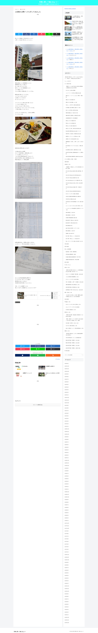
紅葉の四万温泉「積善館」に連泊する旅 (73, 348)
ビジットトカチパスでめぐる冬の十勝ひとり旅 (74, 205)
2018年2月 (67, 517)
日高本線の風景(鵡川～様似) (71, 254)
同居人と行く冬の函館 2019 (71, 120)
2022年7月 (67, 379)
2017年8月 (67, 533)
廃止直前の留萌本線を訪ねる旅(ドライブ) (73, 131)
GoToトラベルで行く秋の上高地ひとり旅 (73, 304)
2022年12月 (67, 366)
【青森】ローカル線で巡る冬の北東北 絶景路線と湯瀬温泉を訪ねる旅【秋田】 (74, 87)
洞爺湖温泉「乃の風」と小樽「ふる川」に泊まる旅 (74, 142)
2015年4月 (67, 606)
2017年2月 (67, 549)
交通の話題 (67, 161)
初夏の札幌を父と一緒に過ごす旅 (72, 112)
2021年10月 (67, 402)
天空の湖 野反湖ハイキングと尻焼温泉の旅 (73, 337)
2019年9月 (67, 468)
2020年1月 (67, 457)
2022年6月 (67, 381)
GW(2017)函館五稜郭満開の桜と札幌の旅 (73, 196)
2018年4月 (67, 512)
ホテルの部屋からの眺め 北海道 (71, 159)
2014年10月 (67, 622)
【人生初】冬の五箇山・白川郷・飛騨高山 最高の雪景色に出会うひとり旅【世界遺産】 (74, 296)
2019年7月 (67, 473)
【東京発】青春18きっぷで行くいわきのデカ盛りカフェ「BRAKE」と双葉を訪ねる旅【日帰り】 (74, 78)
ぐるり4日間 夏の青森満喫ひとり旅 (72, 276)
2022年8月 (67, 376)
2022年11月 (67, 368)
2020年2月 (67, 455)
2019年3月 (67, 483)
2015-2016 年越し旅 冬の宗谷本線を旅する (73, 175)
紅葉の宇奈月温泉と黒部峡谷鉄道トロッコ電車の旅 (74, 153)
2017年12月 (67, 523)
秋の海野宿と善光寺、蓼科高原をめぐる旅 (73, 149)
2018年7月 (67, 504)
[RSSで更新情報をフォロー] (53, 355)
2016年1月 (67, 583)
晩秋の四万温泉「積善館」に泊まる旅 (72, 342)
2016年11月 (67, 557)
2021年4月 (67, 418)
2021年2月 (67, 423)
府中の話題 (67, 246)
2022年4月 (67, 387)
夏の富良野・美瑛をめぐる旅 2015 (72, 220)
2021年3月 (67, 421)
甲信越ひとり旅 (67, 301)
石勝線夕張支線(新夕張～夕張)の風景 (72, 259)
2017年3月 (67, 546)
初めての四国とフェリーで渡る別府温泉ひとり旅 (74, 328)
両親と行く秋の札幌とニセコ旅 (71, 102)
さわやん (71, 50)
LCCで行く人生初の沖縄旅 (70, 90)
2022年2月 (67, 392)
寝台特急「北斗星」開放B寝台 (71, 251)
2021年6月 (67, 413)
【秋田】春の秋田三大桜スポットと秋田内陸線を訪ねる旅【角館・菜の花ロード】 (74, 271)
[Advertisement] (37, 23)
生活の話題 (18, 302)
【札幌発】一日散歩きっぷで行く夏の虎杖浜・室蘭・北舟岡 (74, 168)
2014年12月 (67, 617)
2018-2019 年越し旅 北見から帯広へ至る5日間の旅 (74, 184)
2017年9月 (67, 531)
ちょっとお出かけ (68, 81)
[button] (82, 355)
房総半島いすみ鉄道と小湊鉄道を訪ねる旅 (73, 133)
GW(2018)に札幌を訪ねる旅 (71, 199)
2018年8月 (67, 502)
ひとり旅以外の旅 (68, 83)
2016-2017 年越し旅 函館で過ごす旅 (72, 177)
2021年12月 (67, 397)
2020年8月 (67, 439)
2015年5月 (67, 604)
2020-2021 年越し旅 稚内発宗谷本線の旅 (73, 191)
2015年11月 (67, 588)
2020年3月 (67, 452)
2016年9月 (67, 562)
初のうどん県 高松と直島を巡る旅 (72, 110)
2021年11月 (67, 400)
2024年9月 (67, 363)
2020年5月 (67, 447)
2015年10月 (67, 591)
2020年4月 (67, 449)
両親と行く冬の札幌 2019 (70, 99)
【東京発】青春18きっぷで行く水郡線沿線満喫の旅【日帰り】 (74, 334)
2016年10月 (67, 559)
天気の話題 (67, 243)
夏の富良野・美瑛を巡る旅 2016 (71, 222)
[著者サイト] (22, 355)
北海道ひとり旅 (67, 164)
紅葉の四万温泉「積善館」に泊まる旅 (72, 345)
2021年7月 (67, 410)
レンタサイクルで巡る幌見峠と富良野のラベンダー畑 (74, 209)
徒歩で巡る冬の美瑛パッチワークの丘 (72, 228)
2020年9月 (67, 436)
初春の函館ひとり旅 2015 (70, 212)
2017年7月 (67, 536)
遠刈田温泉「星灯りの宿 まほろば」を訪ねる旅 (74, 289)
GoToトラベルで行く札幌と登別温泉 (72, 193)
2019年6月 (67, 476)
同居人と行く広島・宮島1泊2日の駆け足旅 (73, 128)
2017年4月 (67, 544)
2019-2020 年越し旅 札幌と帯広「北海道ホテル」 (74, 188)
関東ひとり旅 (67, 330)
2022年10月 (67, 371)
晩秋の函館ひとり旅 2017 (70, 230)
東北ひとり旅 (67, 267)
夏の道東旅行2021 (69, 225)
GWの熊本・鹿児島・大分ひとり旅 (72, 323)
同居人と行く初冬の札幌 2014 (71, 125)
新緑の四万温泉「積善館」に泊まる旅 (72, 340)
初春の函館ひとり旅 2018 (70, 215)
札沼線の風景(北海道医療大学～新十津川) (73, 256)
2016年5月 (67, 572)
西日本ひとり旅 (67, 312)
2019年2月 (67, 486)
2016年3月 (67, 578)
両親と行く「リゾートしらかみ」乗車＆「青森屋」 (74, 96)
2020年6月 (67, 444)
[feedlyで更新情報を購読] (37, 355)
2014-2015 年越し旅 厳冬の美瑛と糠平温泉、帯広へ (74, 172)
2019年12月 (67, 460)
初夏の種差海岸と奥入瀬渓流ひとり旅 (72, 284)
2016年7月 (67, 567)
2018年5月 (67, 510)
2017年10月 (67, 528)
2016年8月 (67, 565)
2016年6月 (67, 570)
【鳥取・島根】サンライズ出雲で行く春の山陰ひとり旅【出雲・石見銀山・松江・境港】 (74, 319)
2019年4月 (67, 481)
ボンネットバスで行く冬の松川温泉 (72, 279)
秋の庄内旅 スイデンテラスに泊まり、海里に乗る (74, 146)
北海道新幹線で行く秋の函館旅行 (72, 118)
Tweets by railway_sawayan (70, 8)
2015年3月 (67, 609)
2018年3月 (67, 515)
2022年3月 (67, 389)
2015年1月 (67, 614)
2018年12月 (67, 491)
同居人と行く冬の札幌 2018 (71, 123)
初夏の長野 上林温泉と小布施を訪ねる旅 (73, 115)
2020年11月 (67, 431)
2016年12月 (67, 554)
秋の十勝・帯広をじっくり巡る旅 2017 (73, 238)
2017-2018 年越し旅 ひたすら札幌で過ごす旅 (74, 180)
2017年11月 (67, 525)
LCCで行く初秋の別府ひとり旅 (71, 325)
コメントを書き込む (38, 404)
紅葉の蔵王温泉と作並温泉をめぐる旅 (72, 287)
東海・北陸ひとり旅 (68, 292)
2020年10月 (67, 434)
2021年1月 (67, 426)
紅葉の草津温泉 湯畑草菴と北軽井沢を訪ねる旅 (74, 156)
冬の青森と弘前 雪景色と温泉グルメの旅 (73, 107)
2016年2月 (67, 580)
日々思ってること (68, 264)
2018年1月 (67, 520)
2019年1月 (67, 489)
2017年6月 (67, 538)
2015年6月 (67, 601)
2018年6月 (67, 507)
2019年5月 (67, 478)
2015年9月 (67, 593)
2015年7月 (67, 599)
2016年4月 (67, 575)
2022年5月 (67, 384)
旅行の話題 (67, 262)
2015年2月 (67, 612)
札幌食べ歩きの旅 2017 (70, 233)
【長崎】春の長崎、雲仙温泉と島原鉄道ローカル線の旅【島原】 (74, 315)
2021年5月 (67, 415)
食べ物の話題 (67, 350)
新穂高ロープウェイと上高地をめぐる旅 (73, 136)
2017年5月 (67, 541)
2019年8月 (67, 470)
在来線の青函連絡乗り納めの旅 (71, 217)
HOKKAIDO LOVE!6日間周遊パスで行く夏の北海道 (74, 202)
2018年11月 (67, 494)
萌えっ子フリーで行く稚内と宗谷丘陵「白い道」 (74, 241)
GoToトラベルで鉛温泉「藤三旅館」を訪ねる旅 (74, 274)
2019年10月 (67, 465)
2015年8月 (67, 596)
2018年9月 (67, 499)
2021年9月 (67, 405)
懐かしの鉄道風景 (68, 249)
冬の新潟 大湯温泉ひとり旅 (71, 309)
